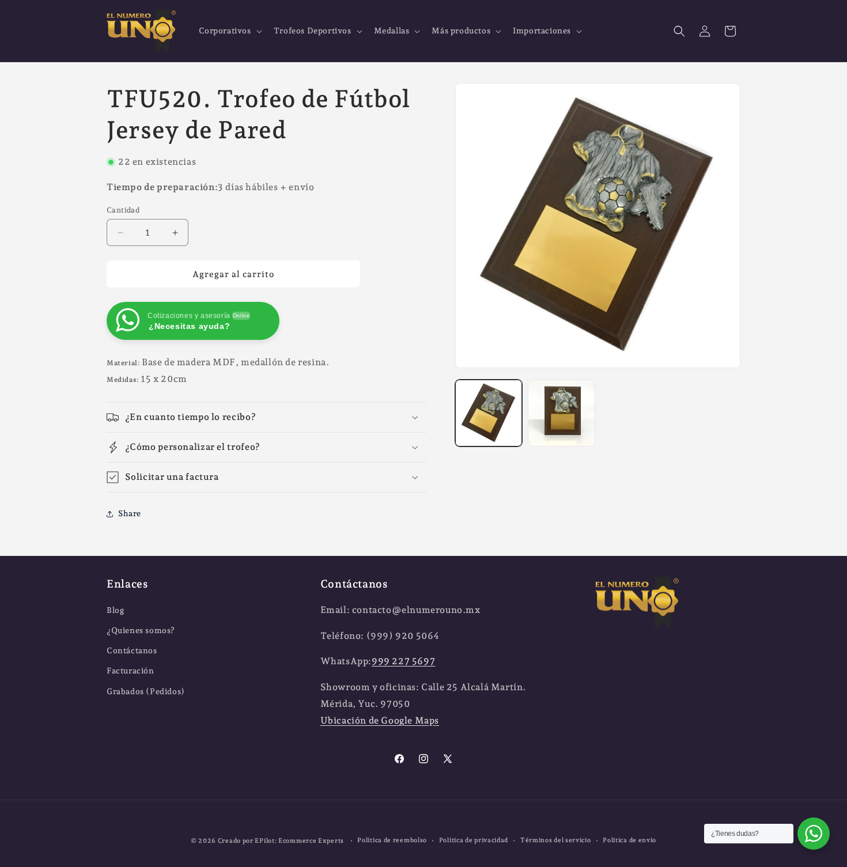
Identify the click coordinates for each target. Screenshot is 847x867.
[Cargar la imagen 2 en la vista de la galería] (561, 413)
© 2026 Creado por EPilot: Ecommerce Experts (268, 841)
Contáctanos (132, 650)
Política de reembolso (392, 840)
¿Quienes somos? (141, 630)
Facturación (130, 670)
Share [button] (129, 513)
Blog (115, 610)
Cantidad (123, 210)
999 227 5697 (403, 661)
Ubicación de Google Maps (379, 720)
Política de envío (629, 840)
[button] (229, 30)
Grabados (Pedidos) (146, 691)
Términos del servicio (555, 840)
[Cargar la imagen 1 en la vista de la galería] (488, 413)
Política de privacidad (473, 840)
